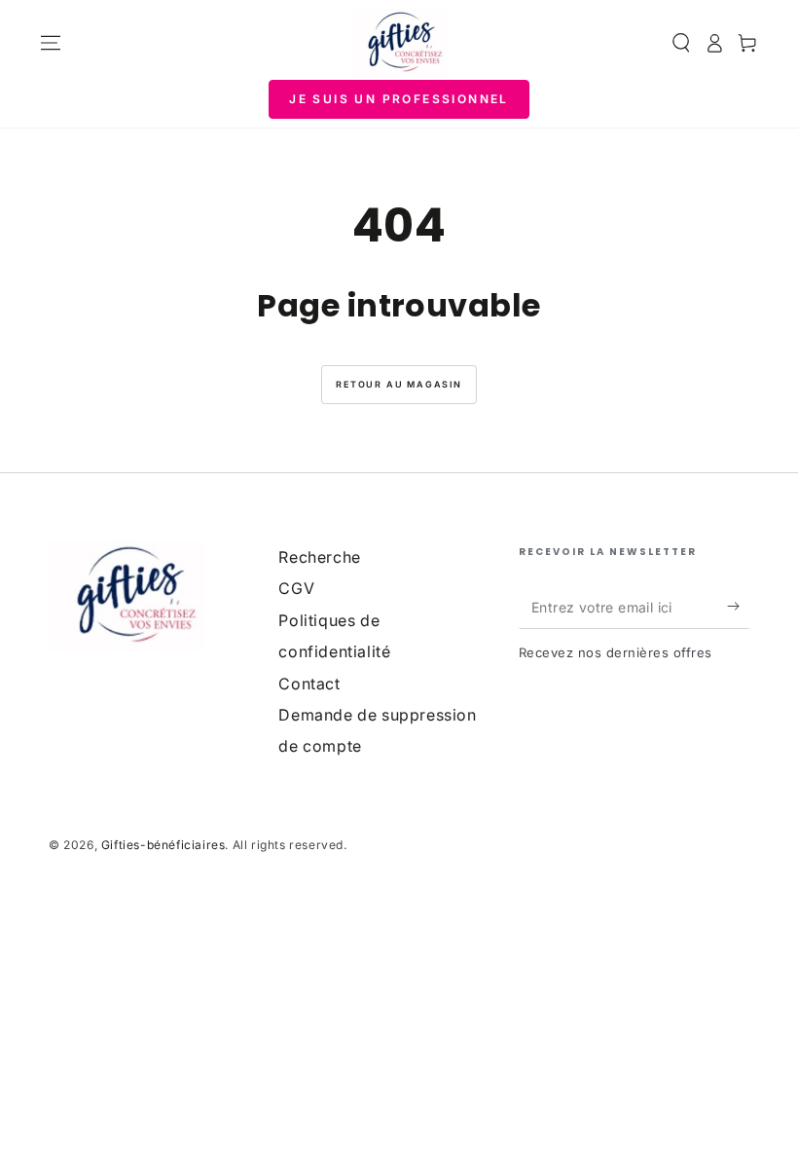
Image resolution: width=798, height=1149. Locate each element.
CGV (296, 588)
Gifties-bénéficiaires (163, 844)
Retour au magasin (399, 384)
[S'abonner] (738, 606)
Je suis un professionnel (399, 99)
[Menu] (50, 42)
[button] (681, 42)
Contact (309, 683)
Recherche (319, 557)
